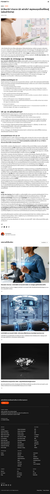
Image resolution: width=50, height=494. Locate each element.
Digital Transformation (5, 436)
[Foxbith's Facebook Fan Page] (6, 485)
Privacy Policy (39, 490)
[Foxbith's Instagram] (8, 485)
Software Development (21, 429)
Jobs (18, 471)
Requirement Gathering (5, 445)
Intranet (35, 440)
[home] (4, 1)
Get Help (34, 473)
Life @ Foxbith (19, 474)
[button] (48, 1)
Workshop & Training (21, 447)
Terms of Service (46, 490)
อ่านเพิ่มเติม (43, 242)
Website (35, 447)
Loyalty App (36, 442)
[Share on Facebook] (9, 227)
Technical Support (21, 434)
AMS (35, 429)
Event (34, 454)
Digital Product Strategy (5, 434)
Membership (35, 474)
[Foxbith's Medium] (1, 485)
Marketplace (36, 443)
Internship (18, 476)
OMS (35, 445)
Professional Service (36, 460)
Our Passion (3, 473)
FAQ (33, 471)
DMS (35, 432)
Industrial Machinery (21, 458)
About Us (2, 471)
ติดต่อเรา (4, 402)
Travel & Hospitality (36, 464)
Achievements (19, 473)
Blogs (2, 6)
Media (19, 460)
